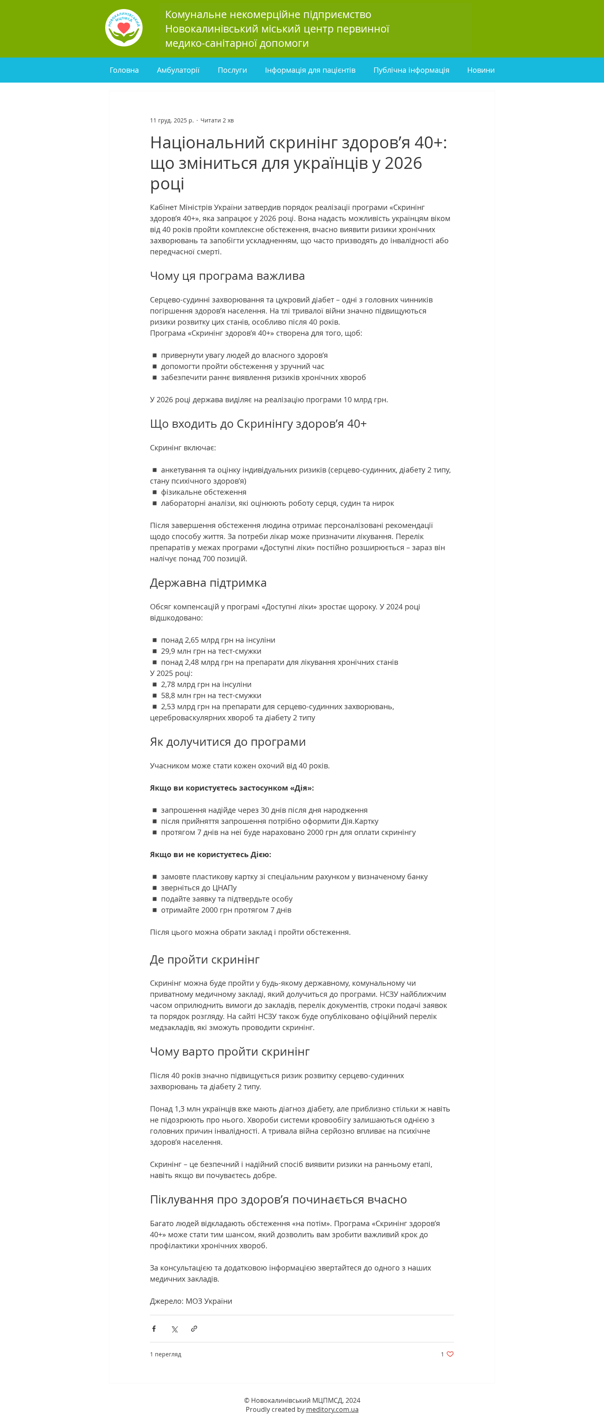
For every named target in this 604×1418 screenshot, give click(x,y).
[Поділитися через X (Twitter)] (174, 1329)
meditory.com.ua (332, 1409)
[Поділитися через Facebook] (154, 1329)
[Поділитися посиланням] (194, 1329)
